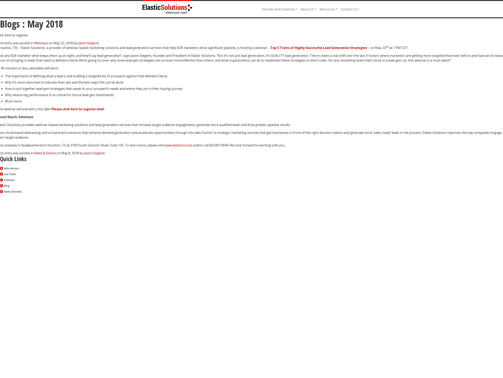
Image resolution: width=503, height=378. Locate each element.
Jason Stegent (88, 43)
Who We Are (11, 168)
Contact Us (349, 9)
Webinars (41, 43)
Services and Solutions (278, 9)
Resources (327, 9)
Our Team (10, 174)
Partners (9, 180)
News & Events (45, 153)
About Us (307, 9)
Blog (6, 185)
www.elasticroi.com (178, 145)
